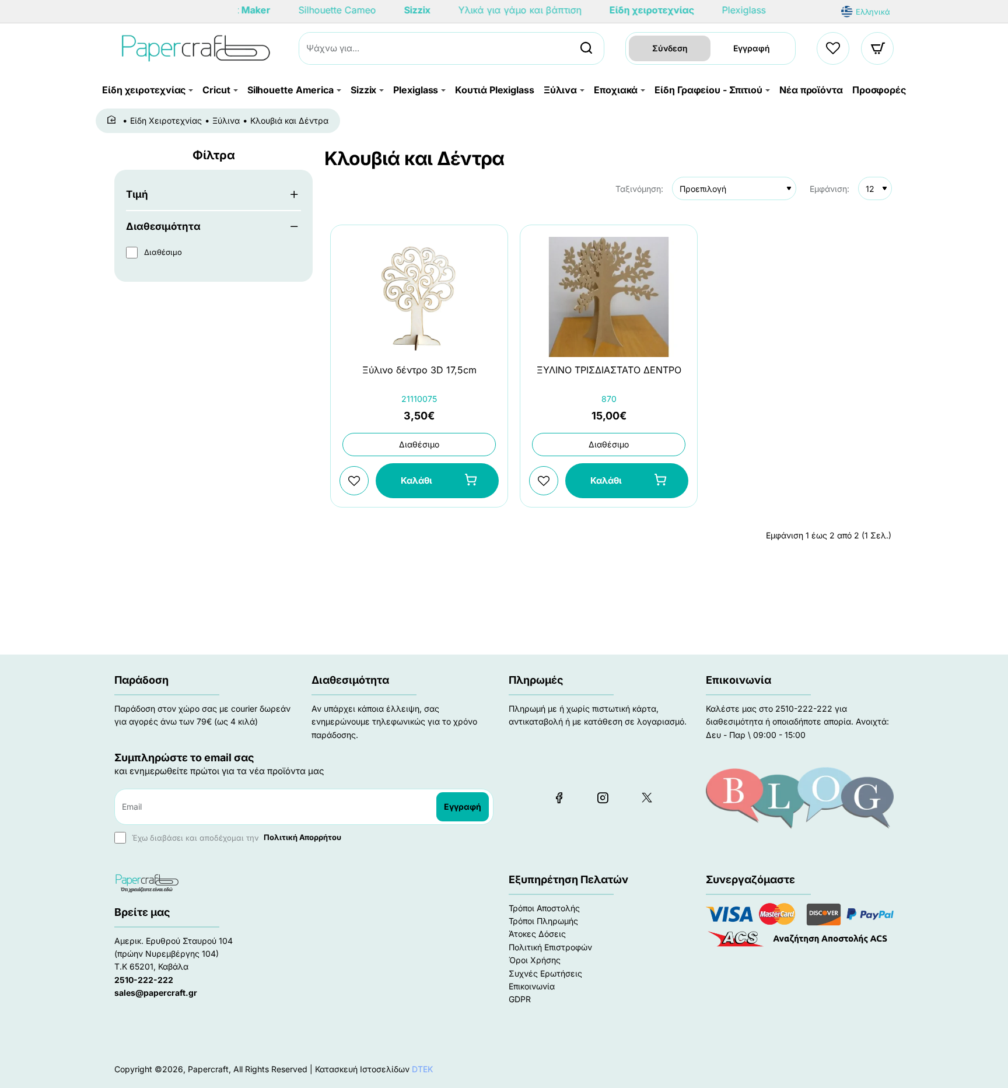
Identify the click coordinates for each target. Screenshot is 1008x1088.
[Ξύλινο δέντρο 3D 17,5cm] (419, 297)
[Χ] (646, 797)
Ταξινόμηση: (639, 189)
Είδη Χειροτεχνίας (166, 120)
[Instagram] (602, 797)
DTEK (422, 1069)
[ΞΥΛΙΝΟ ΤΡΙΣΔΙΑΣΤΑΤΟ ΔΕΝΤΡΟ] (609, 297)
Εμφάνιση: (829, 189)
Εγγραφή (751, 48)
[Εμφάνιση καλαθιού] (878, 48)
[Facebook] (558, 797)
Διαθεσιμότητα (163, 226)
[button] (437, 480)
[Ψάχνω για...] (586, 48)
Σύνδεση (670, 48)
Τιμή (137, 194)
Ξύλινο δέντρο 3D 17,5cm (419, 370)
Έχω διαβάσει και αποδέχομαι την (235, 837)
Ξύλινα (226, 120)
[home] (113, 120)
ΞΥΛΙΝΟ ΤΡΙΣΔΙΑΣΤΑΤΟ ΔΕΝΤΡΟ (609, 370)
